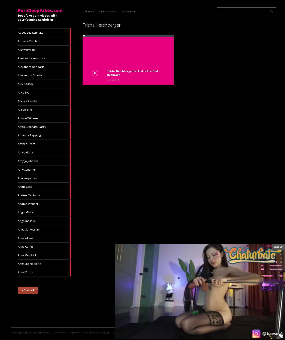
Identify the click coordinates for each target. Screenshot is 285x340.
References (74, 332)
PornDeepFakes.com (40, 10)
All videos (89, 11)
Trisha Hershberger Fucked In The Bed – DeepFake (133, 73)
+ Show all (28, 290)
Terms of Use (60, 332)
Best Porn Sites (129, 11)
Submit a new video (108, 11)
